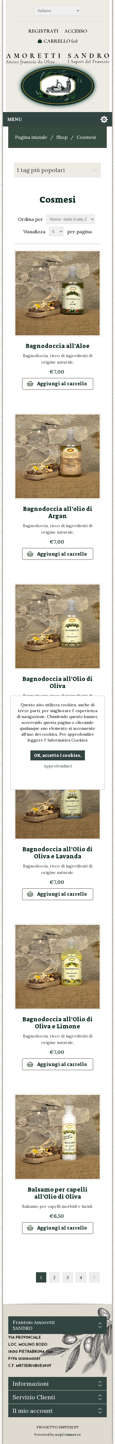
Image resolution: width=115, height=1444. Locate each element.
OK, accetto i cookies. (57, 755)
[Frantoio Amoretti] (57, 82)
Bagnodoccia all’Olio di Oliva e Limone (57, 1023)
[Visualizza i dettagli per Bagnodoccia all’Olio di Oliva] (57, 626)
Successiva (94, 1277)
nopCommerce (68, 1434)
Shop (62, 137)
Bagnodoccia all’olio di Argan (57, 512)
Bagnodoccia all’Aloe (58, 345)
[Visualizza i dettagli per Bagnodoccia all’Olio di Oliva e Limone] (57, 967)
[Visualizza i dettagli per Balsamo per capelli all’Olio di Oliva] (57, 1137)
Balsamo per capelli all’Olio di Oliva (58, 1193)
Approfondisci (58, 766)
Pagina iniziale (31, 137)
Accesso (75, 31)
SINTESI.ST (69, 1427)
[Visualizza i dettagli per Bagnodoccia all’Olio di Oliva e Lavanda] (57, 796)
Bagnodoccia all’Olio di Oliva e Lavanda (57, 853)
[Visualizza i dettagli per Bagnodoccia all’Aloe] (57, 293)
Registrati (43, 31)
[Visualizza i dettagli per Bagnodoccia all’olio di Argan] (57, 456)
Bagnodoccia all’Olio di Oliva (57, 682)
